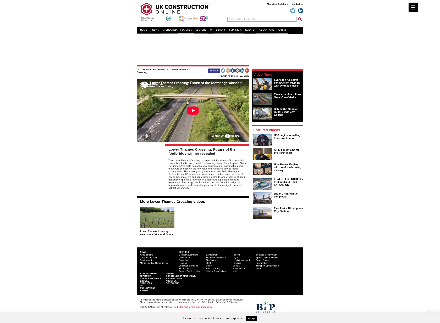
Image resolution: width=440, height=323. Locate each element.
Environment (212, 255)
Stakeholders (148, 274)
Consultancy (185, 260)
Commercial (184, 257)
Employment (146, 260)
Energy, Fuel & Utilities (189, 271)
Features (186, 30)
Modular (236, 266)
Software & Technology (266, 255)
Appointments (146, 255)
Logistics (237, 263)
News (155, 30)
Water (258, 268)
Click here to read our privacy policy (195, 307)
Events (249, 30)
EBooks (144, 281)
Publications (266, 30)
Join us (282, 30)
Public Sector (239, 268)
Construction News (149, 257)
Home (143, 30)
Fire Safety (211, 260)
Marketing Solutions (277, 4)
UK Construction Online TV (152, 69)
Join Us (170, 274)
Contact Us (297, 4)
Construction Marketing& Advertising (181, 277)
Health (209, 266)
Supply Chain (262, 260)
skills (235, 271)
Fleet (208, 263)
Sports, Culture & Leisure (267, 257)
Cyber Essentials (150, 278)
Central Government (188, 255)
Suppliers (235, 30)
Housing (236, 255)
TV (211, 30)
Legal (235, 257)
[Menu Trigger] (413, 7)
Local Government (241, 260)
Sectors (200, 30)
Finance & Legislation (216, 257)
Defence (183, 263)
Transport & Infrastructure (267, 266)
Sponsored (169, 30)
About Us (171, 281)
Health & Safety (213, 268)
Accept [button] (251, 318)
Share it (214, 70)
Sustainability (262, 263)
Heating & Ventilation (216, 271)
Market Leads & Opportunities (154, 263)
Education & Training (189, 266)
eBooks (221, 30)
